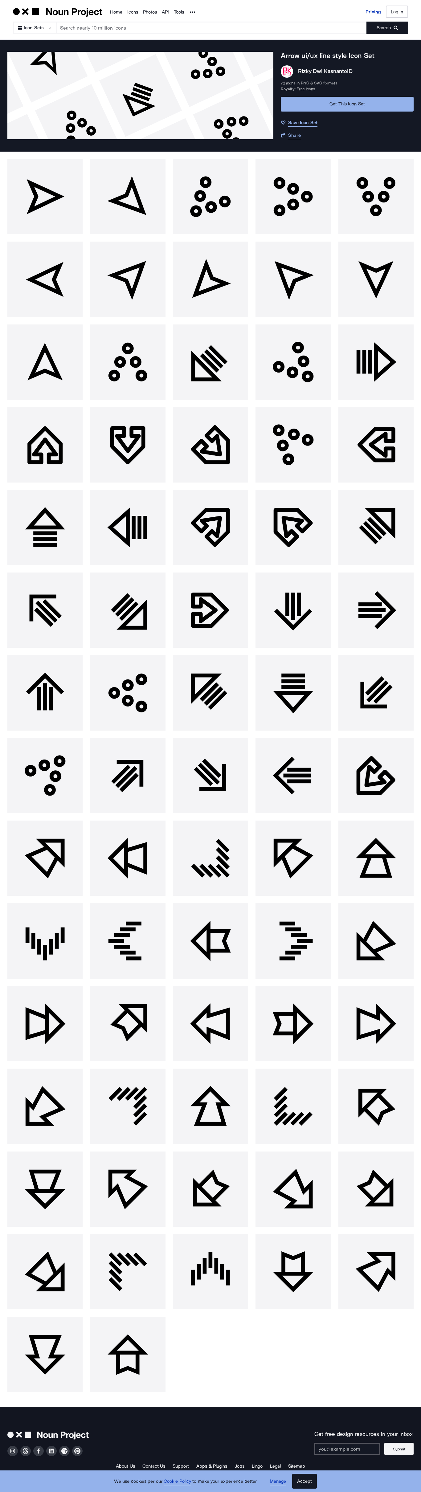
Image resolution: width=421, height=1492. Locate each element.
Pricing (373, 11)
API (165, 12)
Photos (150, 12)
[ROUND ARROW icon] (210, 196)
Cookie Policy (177, 1481)
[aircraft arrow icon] (45, 444)
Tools (179, 12)
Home (116, 12)
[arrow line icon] (210, 362)
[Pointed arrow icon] (45, 196)
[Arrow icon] (45, 610)
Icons (132, 12)
